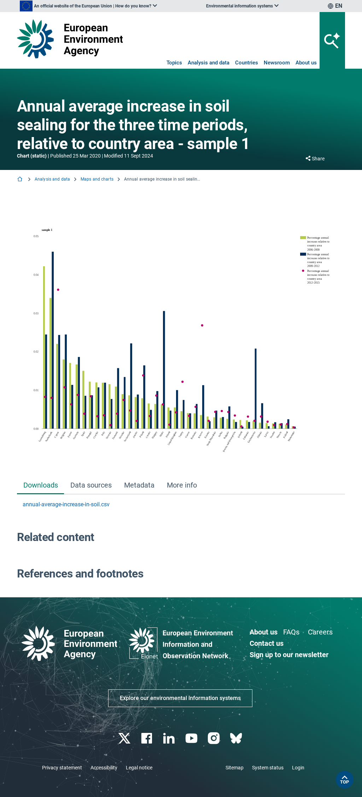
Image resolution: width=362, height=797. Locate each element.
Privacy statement (62, 767)
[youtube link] (192, 738)
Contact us (267, 643)
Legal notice (139, 767)
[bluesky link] (237, 738)
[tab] (40, 486)
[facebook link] (148, 738)
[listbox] (88, 6)
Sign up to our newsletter (289, 654)
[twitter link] (125, 738)
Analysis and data (208, 62)
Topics (174, 62)
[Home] (20, 179)
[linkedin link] (170, 738)
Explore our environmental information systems (180, 698)
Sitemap (235, 767)
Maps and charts (97, 179)
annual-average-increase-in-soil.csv (66, 504)
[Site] (70, 38)
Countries (246, 62)
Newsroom (277, 62)
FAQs (291, 632)
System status (268, 767)
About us (306, 62)
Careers (320, 632)
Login (298, 767)
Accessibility (103, 767)
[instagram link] (214, 738)
